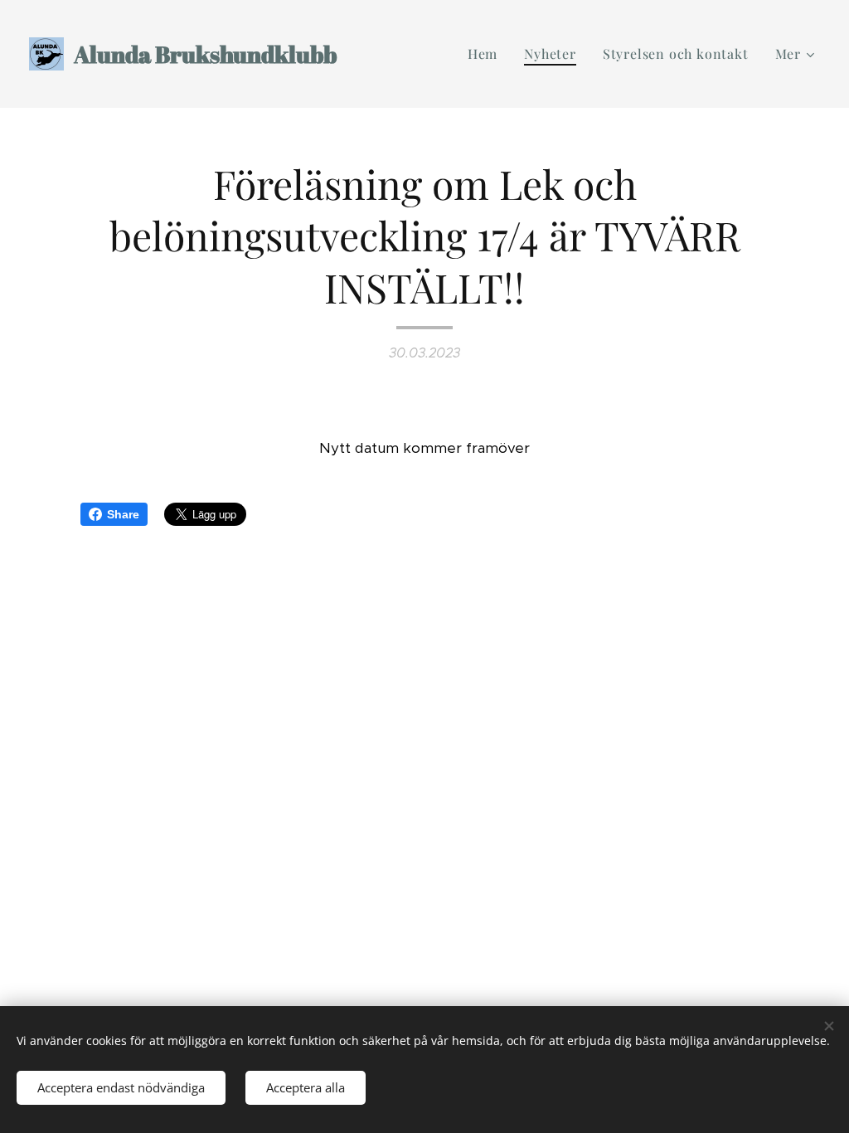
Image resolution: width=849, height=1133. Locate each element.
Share (123, 514)
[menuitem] (487, 54)
